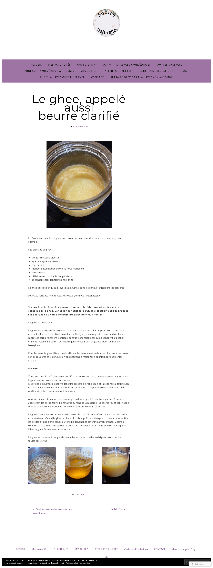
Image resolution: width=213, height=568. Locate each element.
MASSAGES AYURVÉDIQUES (133, 64)
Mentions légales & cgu (184, 549)
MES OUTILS (89, 71)
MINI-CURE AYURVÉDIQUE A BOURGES (49, 71)
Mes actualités (59, 64)
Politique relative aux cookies (78, 563)
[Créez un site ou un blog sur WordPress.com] (106, 557)
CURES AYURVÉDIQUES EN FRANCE (62, 77)
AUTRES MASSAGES (170, 64)
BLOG (183, 71)
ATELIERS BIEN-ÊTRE (118, 71)
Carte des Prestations (156, 71)
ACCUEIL (36, 64)
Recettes (81, 494)
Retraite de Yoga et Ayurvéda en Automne (142, 77)
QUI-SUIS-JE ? (86, 64)
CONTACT (97, 77)
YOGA (104, 64)
